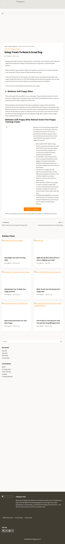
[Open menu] (3, 4)
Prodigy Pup (8, 56)
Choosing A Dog (6, 369)
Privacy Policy (19, 518)
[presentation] (16, 247)
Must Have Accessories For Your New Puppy (50, 224)
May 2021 (4, 351)
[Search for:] (32, 341)
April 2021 (4, 353)
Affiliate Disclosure (8, 518)
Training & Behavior (15, 49)
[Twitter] (6, 530)
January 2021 (5, 358)
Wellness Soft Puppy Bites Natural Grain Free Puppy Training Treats (30, 120)
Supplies (6, 49)
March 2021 (5, 355)
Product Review (6, 372)
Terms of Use (28, 518)
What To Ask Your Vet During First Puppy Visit (14, 224)
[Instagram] (9, 530)
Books (3, 367)
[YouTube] (12, 530)
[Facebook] (3, 530)
